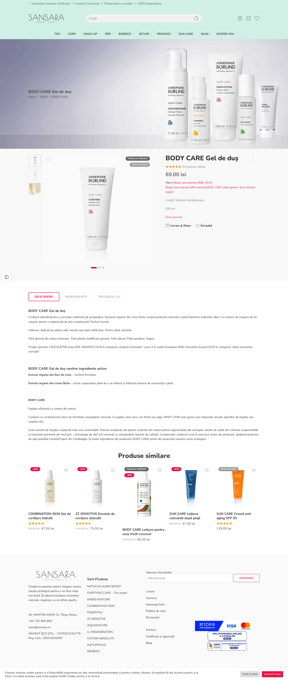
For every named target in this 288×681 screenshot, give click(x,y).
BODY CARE (60, 97)
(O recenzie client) (193, 167)
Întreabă (206, 226)
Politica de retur (156, 611)
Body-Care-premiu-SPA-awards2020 (189, 187)
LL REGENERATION (100, 632)
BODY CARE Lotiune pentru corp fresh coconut (143, 531)
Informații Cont (155, 604)
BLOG (205, 34)
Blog (149, 643)
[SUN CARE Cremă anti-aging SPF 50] (238, 486)
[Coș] (248, 18)
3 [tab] (103, 271)
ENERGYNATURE (98, 599)
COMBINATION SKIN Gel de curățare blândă (49, 516)
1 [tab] (94, 271)
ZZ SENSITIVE (96, 619)
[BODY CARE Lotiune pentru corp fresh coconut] (144, 494)
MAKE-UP (90, 34)
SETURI (144, 34)
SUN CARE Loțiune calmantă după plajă (184, 516)
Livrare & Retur (180, 226)
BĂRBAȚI (125, 34)
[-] (46, 18)
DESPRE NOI (225, 34)
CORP (72, 34)
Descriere (44, 297)
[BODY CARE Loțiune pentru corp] (257, 158)
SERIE (44, 97)
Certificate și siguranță (160, 636)
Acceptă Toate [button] (272, 674)
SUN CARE (185, 34)
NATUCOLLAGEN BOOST (104, 586)
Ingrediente (76, 297)
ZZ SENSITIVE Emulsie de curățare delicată (95, 516)
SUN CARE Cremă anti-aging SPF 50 (234, 516)
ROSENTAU (95, 612)
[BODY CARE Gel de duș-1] (35, 161)
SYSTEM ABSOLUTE (100, 638)
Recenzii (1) (109, 297)
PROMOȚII (164, 34)
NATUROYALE (96, 645)
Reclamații (152, 617)
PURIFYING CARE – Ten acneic (107, 593)
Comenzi (151, 598)
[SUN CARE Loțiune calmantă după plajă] (191, 486)
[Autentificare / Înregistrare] (240, 18)
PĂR (108, 34)
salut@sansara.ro (39, 627)
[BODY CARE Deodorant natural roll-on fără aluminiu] (249, 158)
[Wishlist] (48, 160)
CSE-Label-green (227, 187)
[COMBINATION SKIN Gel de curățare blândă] (50, 486)
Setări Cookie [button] (250, 674)
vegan (169, 192)
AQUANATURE (97, 625)
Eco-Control (247, 187)
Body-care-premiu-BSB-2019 (193, 183)
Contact (151, 630)
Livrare (150, 591)
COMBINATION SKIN (101, 606)
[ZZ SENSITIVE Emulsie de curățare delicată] (97, 486)
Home (32, 97)
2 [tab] (99, 271)
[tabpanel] (97, 210)
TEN (57, 34)
